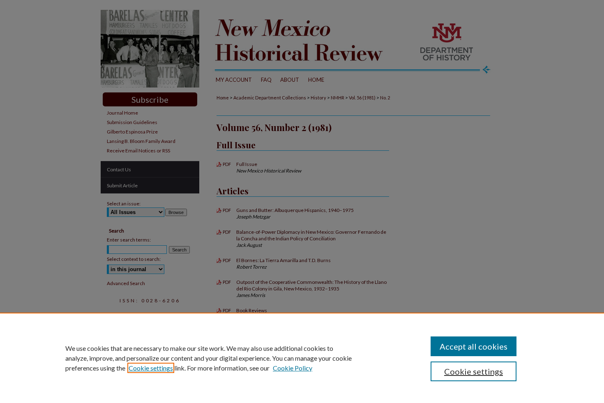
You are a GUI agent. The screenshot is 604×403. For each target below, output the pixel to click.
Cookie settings (151, 368)
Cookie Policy (292, 368)
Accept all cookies (473, 346)
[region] (302, 358)
